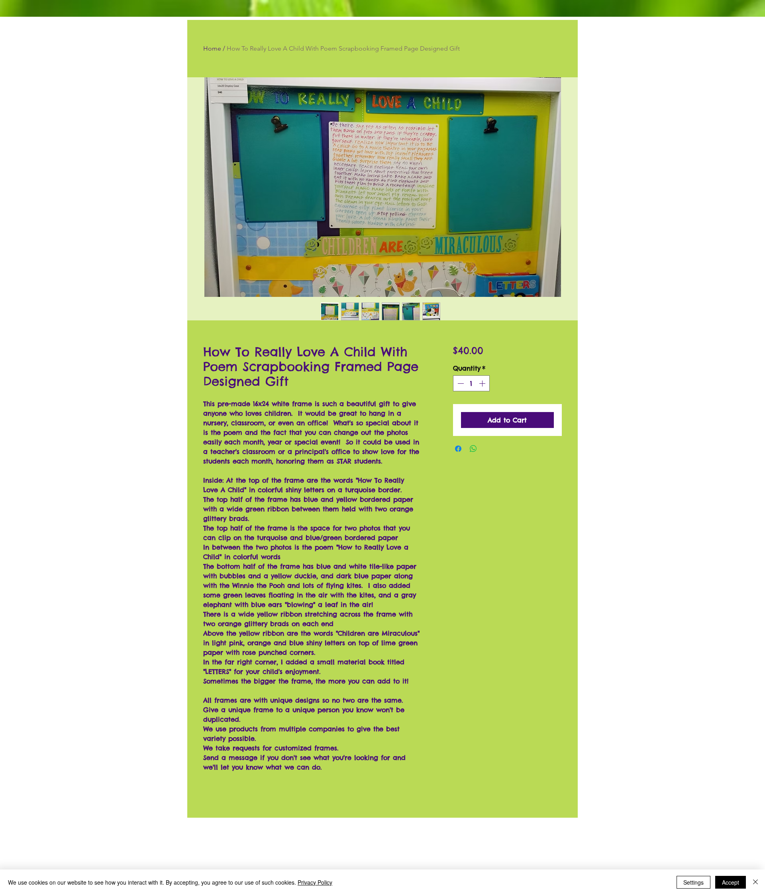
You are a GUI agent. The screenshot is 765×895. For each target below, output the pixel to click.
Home (212, 48)
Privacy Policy (315, 882)
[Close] (755, 882)
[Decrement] (459, 383)
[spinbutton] (471, 383)
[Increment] (482, 383)
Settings (693, 882)
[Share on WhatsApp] (473, 448)
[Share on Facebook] (458, 448)
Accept (730, 882)
